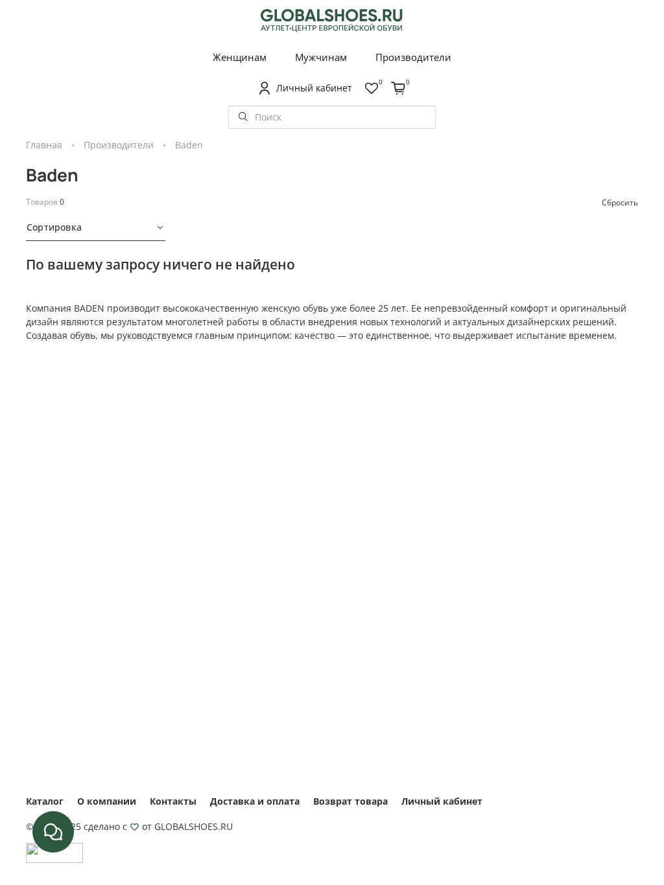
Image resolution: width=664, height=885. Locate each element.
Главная (44, 145)
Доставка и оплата (255, 801)
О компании (106, 801)
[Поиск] (243, 117)
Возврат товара (350, 801)
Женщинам (240, 57)
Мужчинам (321, 57)
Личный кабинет (441, 801)
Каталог (45, 801)
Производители (413, 57)
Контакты (173, 801)
